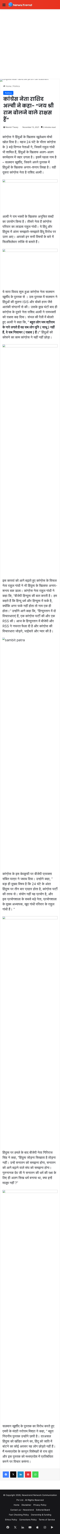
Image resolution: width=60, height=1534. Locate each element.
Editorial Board (43, 1510)
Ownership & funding (41, 1514)
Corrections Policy (28, 1519)
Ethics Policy (11, 1519)
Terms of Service (47, 1519)
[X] (13, 1474)
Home (8, 86)
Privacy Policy (39, 1505)
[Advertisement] (30, 41)
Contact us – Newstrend (22, 1510)
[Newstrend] (20, 4)
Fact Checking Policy (19, 1514)
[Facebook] (6, 1474)
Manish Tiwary (12, 127)
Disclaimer (26, 1505)
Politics (16, 86)
